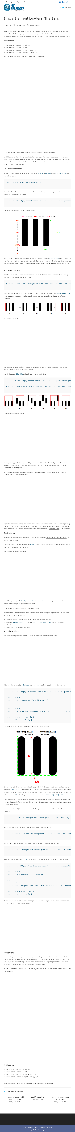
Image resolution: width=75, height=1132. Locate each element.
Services (30, 1127)
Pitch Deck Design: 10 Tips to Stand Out (60, 1098)
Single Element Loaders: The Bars (12, 1083)
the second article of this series (56, 537)
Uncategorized (35, 25)
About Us (49, 1127)
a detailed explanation (51, 263)
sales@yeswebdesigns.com (21, 2)
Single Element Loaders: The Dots (17, 47)
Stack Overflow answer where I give (32, 263)
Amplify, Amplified (37, 1097)
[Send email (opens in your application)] (69, 2)
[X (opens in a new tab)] (60, 2)
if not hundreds (54, 529)
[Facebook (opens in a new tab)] (63, 2)
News (36, 1127)
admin (8, 25)
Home (24, 1127)
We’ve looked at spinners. (12, 31)
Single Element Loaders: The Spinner (18, 45)
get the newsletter (48, 1083)
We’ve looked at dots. (27, 31)
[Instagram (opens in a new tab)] (66, 2)
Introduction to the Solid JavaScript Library (14, 1098)
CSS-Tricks (35, 1083)
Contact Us (42, 1127)
